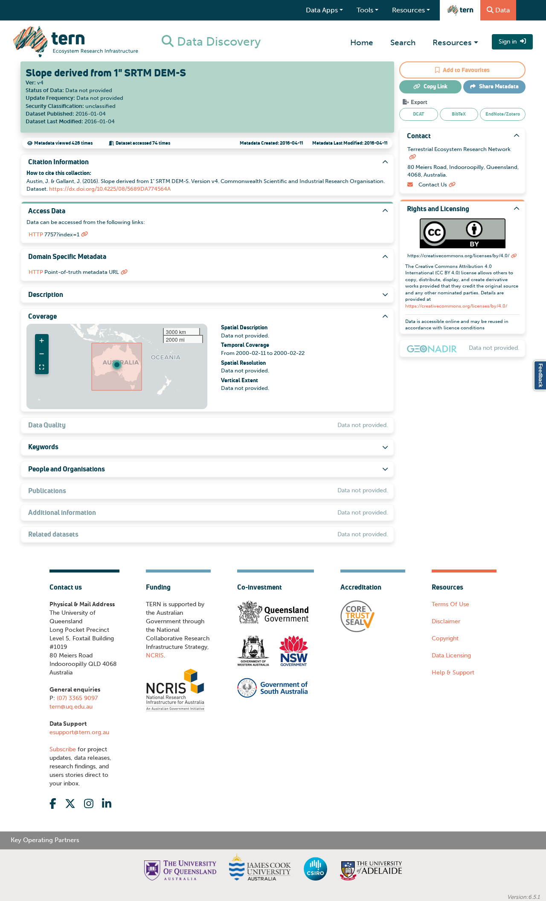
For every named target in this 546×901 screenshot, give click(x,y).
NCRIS (155, 655)
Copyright (445, 638)
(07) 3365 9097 (76, 698)
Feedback (540, 375)
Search (402, 42)
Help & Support (453, 672)
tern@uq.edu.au (71, 706)
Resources (452, 42)
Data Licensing (451, 655)
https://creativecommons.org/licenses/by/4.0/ (456, 306)
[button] (117, 364)
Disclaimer (446, 621)
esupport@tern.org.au (79, 732)
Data (502, 10)
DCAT (418, 114)
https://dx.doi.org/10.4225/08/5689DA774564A (110, 189)
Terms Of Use (450, 604)
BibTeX (459, 114)
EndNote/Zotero (502, 114)
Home (361, 42)
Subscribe (62, 749)
